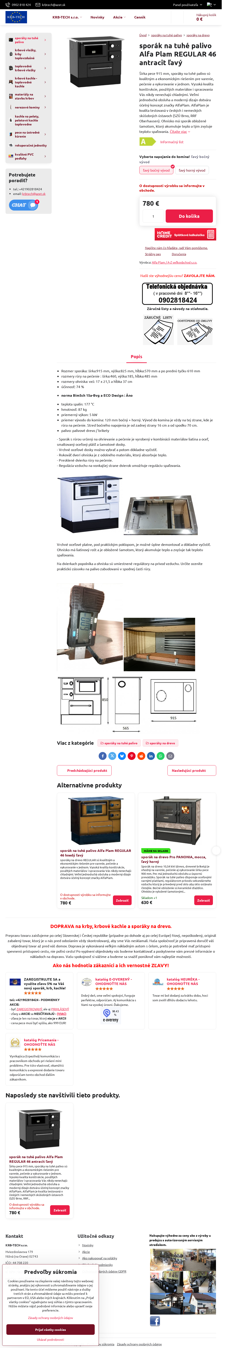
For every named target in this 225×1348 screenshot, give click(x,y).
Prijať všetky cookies (50, 1329)
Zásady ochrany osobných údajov (139, 1344)
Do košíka (189, 216)
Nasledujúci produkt (189, 770)
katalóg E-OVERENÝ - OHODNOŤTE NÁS (113, 981)
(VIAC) (61, 1014)
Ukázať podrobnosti (50, 1339)
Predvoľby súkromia (100, 1344)
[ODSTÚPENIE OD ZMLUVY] (194, 343)
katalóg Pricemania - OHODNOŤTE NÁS (41, 1042)
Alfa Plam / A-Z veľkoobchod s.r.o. (174, 262)
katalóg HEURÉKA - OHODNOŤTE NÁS (183, 981)
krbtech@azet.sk (33, 194)
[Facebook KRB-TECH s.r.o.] (154, 1325)
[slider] (33, 993)
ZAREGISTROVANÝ (29, 1009)
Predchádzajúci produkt (87, 770)
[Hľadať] (177, 17)
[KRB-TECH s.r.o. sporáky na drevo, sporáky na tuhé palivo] (111, 1015)
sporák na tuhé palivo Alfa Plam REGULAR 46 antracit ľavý (36, 1159)
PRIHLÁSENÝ (60, 1009)
